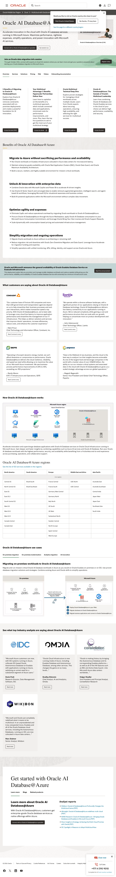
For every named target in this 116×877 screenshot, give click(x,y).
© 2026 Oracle (7, 863)
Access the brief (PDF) (10, 130)
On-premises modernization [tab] (31, 555)
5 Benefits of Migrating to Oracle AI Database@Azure (12, 91)
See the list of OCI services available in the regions (22, 466)
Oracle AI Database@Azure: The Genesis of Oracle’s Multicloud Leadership (102, 92)
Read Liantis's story (69, 329)
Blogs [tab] (25, 792)
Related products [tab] (36, 792)
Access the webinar (69, 130)
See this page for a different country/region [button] (68, 27)
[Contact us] (109, 5)
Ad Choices (50, 863)
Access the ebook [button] (38, 130)
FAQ (39, 74)
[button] (6, 5)
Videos (46, 74)
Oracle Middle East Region (12, 12)
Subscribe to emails (69, 863)
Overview (6, 74)
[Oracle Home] (18, 5)
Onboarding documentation (61, 74)
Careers (59, 863)
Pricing (32, 74)
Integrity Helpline (82, 863)
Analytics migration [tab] (51, 555)
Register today (106, 61)
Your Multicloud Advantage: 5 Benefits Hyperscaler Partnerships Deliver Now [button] (43, 92)
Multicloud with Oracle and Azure (42, 12)
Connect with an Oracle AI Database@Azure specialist (19, 48)
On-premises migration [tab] (11, 555)
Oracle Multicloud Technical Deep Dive (71, 90)
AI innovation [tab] (65, 555)
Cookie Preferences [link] (39, 863)
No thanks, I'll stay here (87, 21)
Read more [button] (10, 687)
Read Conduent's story (14, 334)
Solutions (24, 74)
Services (15, 74)
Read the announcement (103, 271)
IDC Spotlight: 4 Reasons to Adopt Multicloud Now (78, 827)
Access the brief (98, 130)
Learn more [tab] (15, 792)
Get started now (44, 48)
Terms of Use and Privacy (23, 863)
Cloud (26, 12)
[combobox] (58, 5)
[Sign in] (104, 5)
